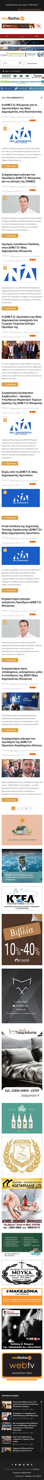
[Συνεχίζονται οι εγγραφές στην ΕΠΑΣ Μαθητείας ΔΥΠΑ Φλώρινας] (6, 1416)
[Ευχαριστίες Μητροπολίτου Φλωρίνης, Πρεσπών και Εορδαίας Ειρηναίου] (6, 1451)
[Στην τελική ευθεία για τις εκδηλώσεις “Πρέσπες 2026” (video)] (6, 1440)
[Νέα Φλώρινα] (13, 18)
